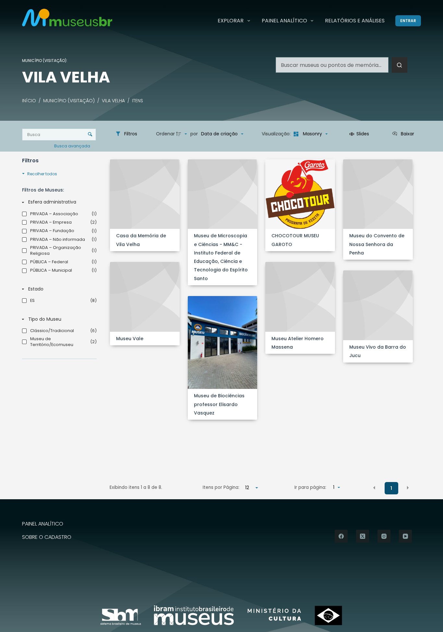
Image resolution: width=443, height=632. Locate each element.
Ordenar (165, 133)
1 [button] (391, 488)
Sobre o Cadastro (46, 537)
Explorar (231, 20)
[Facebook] (341, 536)
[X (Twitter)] (362, 536)
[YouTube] (405, 536)
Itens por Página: (221, 487)
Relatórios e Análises (355, 20)
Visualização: (277, 133)
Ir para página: (310, 487)
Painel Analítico (284, 20)
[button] (374, 488)
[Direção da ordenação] (182, 134)
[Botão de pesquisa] (399, 65)
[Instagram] (383, 536)
